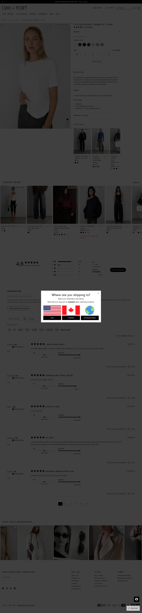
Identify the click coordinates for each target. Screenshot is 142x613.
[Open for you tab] (136, 599)
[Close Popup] (98, 295)
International (90, 318)
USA (52, 318)
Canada (71, 318)
